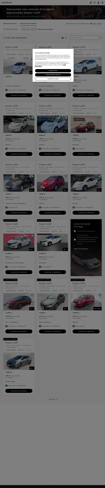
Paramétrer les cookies (53, 78)
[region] (53, 65)
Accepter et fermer (53, 70)
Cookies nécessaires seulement (53, 74)
